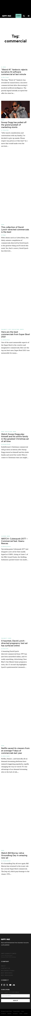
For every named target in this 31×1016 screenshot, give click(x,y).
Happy (4, 235)
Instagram (15, 1013)
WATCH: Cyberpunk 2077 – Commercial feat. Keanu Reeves (14, 541)
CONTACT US (5, 968)
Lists (9, 329)
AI (1, 67)
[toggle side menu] (28, 16)
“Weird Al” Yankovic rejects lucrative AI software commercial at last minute (14, 72)
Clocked (3, 536)
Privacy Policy (16, 1011)
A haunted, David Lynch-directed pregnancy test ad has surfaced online (14, 643)
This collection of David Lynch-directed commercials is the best (15, 229)
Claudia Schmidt (7, 860)
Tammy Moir (6, 130)
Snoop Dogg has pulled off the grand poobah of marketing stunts (13, 124)
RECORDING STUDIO (7, 970)
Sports (22, 329)
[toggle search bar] (23, 16)
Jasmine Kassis (6, 339)
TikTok (20, 1013)
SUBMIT (18, 15)
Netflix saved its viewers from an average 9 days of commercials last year (15, 750)
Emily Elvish (5, 648)
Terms (22, 1011)
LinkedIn (26, 1013)
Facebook (3, 1013)
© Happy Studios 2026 (6, 1011)
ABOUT (3, 966)
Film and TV (4, 329)
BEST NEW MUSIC (7, 973)
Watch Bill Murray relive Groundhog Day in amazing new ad (14, 855)
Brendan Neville (6, 444)
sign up (15, 1000)
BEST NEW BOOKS (7, 975)
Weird (14, 431)
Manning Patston (7, 546)
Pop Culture (15, 329)
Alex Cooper (6, 77)
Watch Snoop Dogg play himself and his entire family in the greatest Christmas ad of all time (15, 438)
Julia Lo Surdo (6, 756)
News (4, 67)
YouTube (9, 1013)
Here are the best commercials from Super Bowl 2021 (15, 334)
